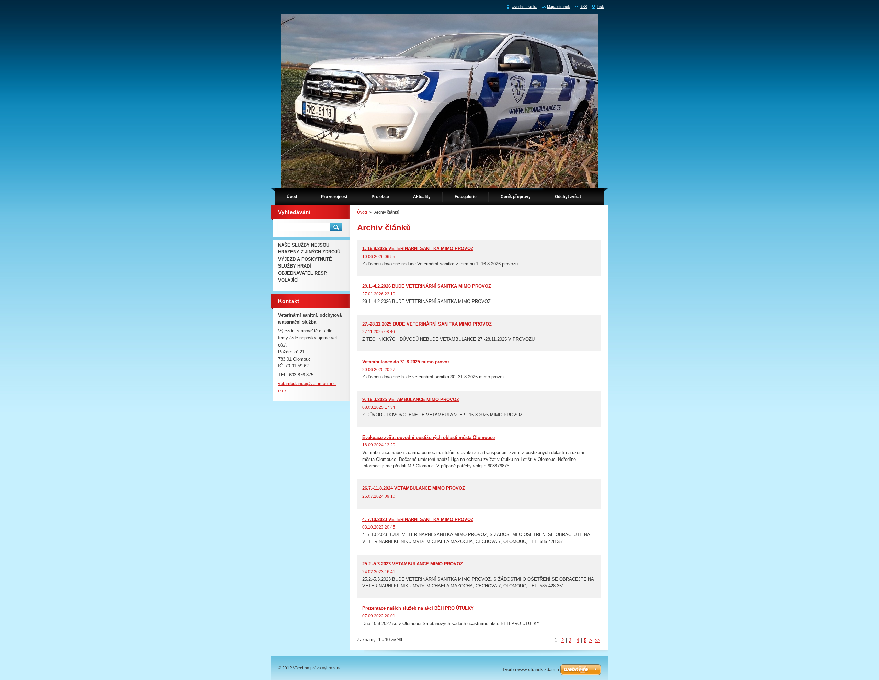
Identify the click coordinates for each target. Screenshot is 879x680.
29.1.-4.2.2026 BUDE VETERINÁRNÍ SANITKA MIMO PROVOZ (426, 286)
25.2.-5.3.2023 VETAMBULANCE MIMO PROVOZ (412, 563)
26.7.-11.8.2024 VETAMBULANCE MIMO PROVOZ (413, 488)
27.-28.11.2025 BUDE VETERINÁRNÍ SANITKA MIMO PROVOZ (427, 324)
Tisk (600, 6)
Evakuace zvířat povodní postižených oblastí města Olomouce (428, 437)
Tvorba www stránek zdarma (530, 669)
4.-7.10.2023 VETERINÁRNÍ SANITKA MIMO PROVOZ (417, 519)
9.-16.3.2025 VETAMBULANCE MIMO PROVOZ (410, 399)
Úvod (362, 212)
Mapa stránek (558, 6)
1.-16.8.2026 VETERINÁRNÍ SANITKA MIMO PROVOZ (417, 248)
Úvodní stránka (524, 6)
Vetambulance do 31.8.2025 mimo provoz (406, 361)
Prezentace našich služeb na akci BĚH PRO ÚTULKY (418, 608)
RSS (583, 6)
